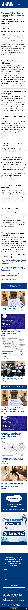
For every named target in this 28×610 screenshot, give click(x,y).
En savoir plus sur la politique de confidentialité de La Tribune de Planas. (12, 598)
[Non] (26, 605)
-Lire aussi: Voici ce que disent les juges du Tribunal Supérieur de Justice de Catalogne (14, 269)
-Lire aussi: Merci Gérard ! (9, 279)
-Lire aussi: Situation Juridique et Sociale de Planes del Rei (12, 275)
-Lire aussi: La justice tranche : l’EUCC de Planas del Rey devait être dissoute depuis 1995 (13, 262)
